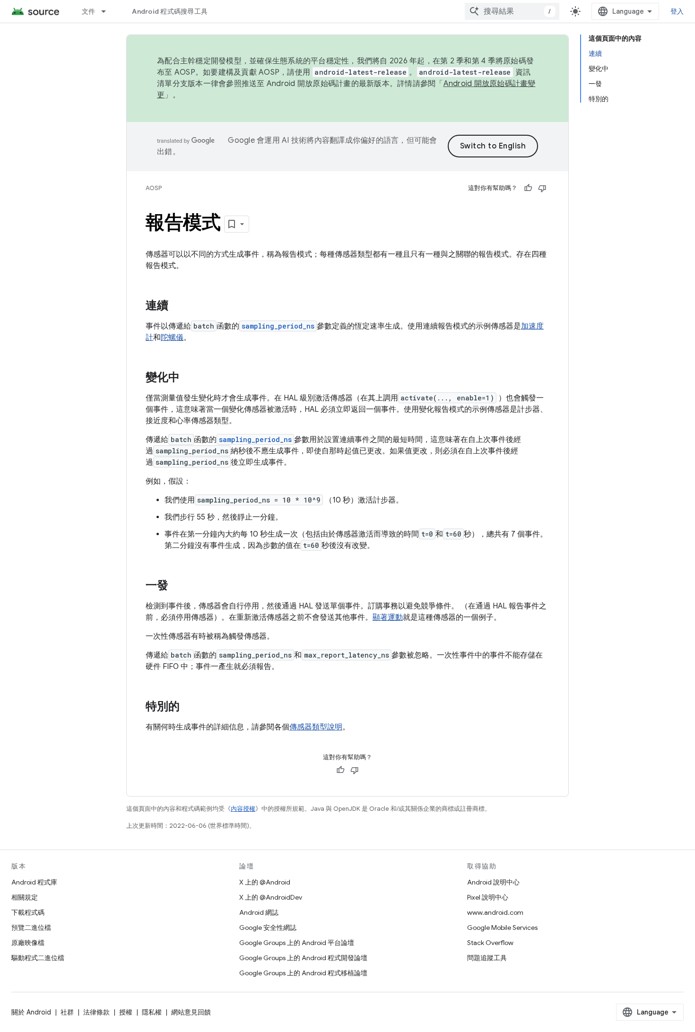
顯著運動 (388, 617)
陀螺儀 (172, 337)
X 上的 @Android (264, 882)
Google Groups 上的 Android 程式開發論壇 (303, 958)
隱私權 (152, 1012)
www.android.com (495, 912)
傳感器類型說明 (315, 727)
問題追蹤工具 (487, 958)
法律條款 (96, 1012)
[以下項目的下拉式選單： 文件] (108, 11)
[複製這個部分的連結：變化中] (189, 378)
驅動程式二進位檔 (37, 958)
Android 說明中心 (493, 882)
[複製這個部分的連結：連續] (177, 306)
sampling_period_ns (278, 325)
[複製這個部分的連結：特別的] (189, 707)
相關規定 (24, 897)
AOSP (154, 188)
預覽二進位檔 (31, 927)
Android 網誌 (258, 912)
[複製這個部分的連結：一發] (177, 586)
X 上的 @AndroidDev (270, 897)
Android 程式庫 (34, 882)
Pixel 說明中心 (487, 897)
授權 (125, 1012)
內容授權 (243, 809)
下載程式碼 (27, 912)
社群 (67, 1012)
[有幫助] (528, 188)
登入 (677, 11)
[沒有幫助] (542, 188)
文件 (89, 11)
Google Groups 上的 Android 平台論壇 (296, 942)
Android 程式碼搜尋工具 (170, 11)
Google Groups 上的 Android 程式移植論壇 (303, 973)
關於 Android (31, 1012)
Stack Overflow (490, 942)
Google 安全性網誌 (267, 927)
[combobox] (512, 11)
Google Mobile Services (502, 927)
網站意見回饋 (191, 1012)
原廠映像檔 (27, 942)
